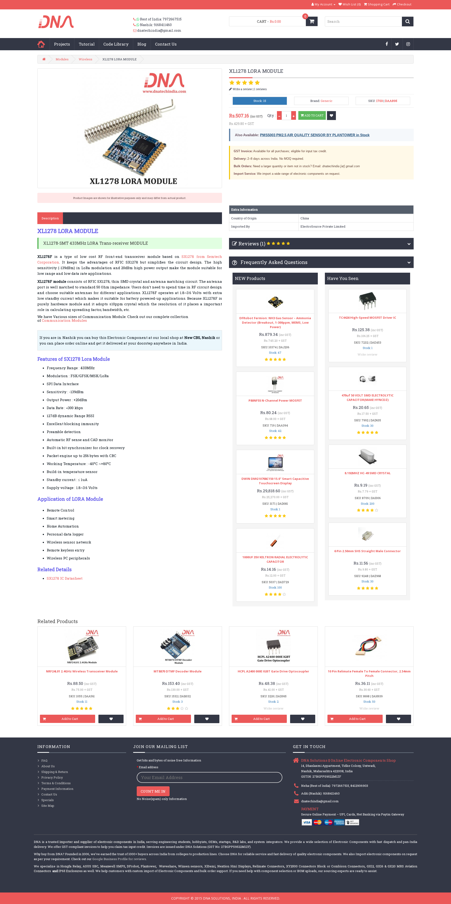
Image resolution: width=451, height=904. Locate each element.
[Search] (407, 21)
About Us (48, 766)
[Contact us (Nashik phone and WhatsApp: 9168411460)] (136, 25)
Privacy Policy (52, 777)
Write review (367, 354)
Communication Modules (64, 320)
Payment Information (57, 789)
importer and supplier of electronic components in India (101, 842)
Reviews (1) (251, 243)
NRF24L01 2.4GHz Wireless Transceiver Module (82, 671)
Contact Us (166, 44)
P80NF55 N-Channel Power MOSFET (275, 400)
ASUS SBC (90, 866)
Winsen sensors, (190, 866)
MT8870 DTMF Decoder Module (178, 671)
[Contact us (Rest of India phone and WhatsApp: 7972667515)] (136, 19)
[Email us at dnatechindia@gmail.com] (135, 30)
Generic (326, 101)
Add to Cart (313, 115)
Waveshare (167, 866)
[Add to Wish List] (331, 115)
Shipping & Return (54, 772)
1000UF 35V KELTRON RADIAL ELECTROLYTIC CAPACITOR (275, 559)
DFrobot (133, 866)
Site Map (47, 805)
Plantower (148, 866)
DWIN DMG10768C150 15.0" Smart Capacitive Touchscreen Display (275, 481)
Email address (148, 767)
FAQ (44, 760)
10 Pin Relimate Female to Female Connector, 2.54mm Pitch (369, 673)
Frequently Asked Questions (273, 262)
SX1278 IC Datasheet (64, 578)
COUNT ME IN (153, 791)
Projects (62, 44)
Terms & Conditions (56, 783)
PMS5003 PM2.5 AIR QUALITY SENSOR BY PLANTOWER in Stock (314, 135)
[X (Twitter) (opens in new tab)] (397, 44)
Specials (47, 800)
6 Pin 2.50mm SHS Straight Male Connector (367, 551)
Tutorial (87, 44)
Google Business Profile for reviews (119, 859)
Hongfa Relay (70, 866)
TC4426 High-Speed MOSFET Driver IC (367, 317)
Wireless (85, 59)
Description (50, 218)
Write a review (242, 89)
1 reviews (260, 89)
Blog (141, 44)
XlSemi (209, 866)
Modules (62, 59)
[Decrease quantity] (279, 115)
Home (41, 44)
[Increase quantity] (293, 115)
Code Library (116, 44)
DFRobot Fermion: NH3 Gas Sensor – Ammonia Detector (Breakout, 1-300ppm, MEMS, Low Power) (275, 322)
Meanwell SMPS (112, 866)
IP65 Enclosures (70, 871)
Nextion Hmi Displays (234, 866)
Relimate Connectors (268, 866)
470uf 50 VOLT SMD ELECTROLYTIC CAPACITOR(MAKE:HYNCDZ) (367, 397)
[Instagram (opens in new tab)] (408, 44)
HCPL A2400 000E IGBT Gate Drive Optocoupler (273, 671)
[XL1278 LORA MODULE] (129, 128)
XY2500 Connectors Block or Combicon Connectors (325, 866)
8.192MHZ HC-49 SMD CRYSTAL (368, 473)
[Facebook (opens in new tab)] (387, 44)
